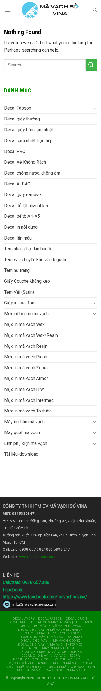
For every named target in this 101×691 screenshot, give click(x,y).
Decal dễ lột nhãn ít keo (27, 205)
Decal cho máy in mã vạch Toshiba (50, 652)
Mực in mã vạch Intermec (29, 400)
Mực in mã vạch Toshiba (28, 411)
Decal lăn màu (18, 238)
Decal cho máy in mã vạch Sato (50, 648)
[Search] (95, 9)
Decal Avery (24, 618)
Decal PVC (14, 151)
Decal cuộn (76, 618)
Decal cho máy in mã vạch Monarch (50, 630)
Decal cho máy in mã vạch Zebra (50, 655)
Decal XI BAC (17, 184)
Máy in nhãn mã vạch (24, 422)
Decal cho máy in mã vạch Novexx (50, 626)
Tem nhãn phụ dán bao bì (28, 248)
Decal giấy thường (22, 119)
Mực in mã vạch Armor (26, 378)
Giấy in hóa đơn (19, 302)
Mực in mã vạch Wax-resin (71, 667)
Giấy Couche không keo (27, 281)
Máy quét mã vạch (22, 432)
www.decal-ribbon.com (37, 556)
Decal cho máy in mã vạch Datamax (50, 637)
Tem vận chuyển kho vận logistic (35, 259)
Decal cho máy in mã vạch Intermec (50, 644)
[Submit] (91, 64)
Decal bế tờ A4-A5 (22, 216)
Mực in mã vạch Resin (25, 346)
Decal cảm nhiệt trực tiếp (28, 140)
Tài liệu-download (21, 454)
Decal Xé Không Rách (25, 162)
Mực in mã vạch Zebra (26, 367)
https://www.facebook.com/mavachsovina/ (45, 596)
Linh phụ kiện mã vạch (25, 443)
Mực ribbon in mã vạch (26, 313)
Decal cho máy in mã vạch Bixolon (50, 633)
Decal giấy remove (22, 194)
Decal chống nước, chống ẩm (32, 173)
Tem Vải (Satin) (19, 292)
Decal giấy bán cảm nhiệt (28, 130)
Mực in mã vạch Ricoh (25, 357)
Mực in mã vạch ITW (24, 389)
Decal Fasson (17, 108)
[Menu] (7, 10)
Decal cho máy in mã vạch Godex (50, 641)
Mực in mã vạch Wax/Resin (31, 335)
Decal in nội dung (21, 227)
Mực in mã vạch (71, 670)
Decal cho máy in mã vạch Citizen (61, 622)
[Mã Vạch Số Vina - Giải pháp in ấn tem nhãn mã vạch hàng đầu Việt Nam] (50, 10)
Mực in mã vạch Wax (24, 324)
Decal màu (18, 622)
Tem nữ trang (17, 270)
